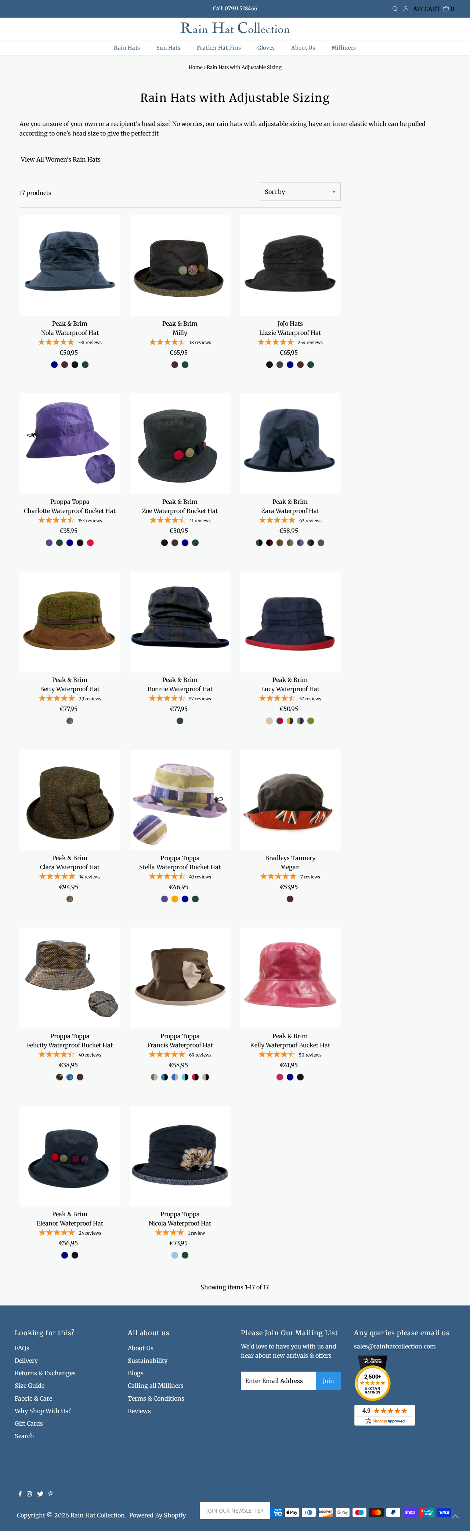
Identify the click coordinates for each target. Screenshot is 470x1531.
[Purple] (49, 542)
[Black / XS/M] (269, 364)
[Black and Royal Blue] (164, 1077)
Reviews (139, 1411)
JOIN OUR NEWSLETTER (235, 1510)
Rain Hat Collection (97, 1515)
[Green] (85, 364)
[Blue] (174, 1255)
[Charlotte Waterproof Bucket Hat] (69, 443)
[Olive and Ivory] (154, 1077)
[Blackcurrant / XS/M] (279, 364)
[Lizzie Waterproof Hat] (290, 265)
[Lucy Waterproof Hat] (290, 621)
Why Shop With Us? (43, 1411)
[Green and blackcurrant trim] (321, 542)
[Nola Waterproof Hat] (69, 265)
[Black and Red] (195, 1077)
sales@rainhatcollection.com (395, 1346)
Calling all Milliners (156, 1385)
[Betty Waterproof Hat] (69, 621)
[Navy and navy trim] (259, 542)
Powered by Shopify (157, 1515)
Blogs (136, 1373)
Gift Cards (29, 1423)
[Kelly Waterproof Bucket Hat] (290, 978)
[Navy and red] (279, 721)
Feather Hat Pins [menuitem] (219, 47)
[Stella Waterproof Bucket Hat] (180, 800)
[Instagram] (29, 1494)
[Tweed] (69, 721)
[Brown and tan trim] (279, 542)
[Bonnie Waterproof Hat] (180, 621)
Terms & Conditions (156, 1398)
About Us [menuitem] (303, 47)
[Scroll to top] (455, 1516)
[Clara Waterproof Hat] (69, 800)
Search (24, 1436)
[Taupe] (269, 721)
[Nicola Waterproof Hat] (180, 1156)
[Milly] (180, 265)
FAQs (22, 1348)
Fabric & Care (33, 1398)
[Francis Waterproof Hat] (180, 978)
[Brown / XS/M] (300, 364)
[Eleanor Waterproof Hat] (69, 1156)
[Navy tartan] (180, 721)
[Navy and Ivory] (174, 1077)
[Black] (75, 364)
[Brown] (64, 364)
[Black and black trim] (310, 542)
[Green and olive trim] (290, 542)
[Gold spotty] (59, 1077)
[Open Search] (395, 9)
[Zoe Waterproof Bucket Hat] (180, 443)
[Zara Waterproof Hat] (290, 443)
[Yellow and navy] (290, 721)
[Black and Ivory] (205, 1077)
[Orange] (174, 899)
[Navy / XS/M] (290, 364)
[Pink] (279, 1077)
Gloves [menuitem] (266, 47)
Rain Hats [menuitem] (127, 47)
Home (196, 67)
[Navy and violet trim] (300, 542)
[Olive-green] (310, 721)
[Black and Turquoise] (185, 1077)
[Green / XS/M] (310, 364)
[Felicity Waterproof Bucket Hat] (69, 978)
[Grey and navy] (300, 721)
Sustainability (147, 1360)
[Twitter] (40, 1494)
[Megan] (290, 800)
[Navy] (54, 364)
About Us (140, 1348)
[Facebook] (20, 1494)
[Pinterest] (50, 1494)
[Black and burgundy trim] (269, 542)
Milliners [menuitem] (344, 47)
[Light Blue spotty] (69, 1077)
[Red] (90, 542)
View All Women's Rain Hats (61, 159)
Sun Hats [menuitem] (168, 47)
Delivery (26, 1360)
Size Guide (29, 1385)
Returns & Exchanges (45, 1373)
